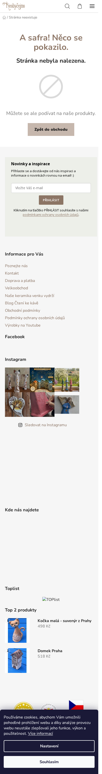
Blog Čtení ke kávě (21, 303)
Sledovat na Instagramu (46, 425)
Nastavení (49, 746)
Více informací (40, 733)
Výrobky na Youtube (23, 325)
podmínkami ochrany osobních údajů (50, 214)
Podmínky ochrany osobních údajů (35, 318)
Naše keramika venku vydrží (29, 295)
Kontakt (12, 273)
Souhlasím (49, 762)
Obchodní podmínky (22, 310)
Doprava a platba (20, 280)
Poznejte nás (16, 266)
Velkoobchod (16, 288)
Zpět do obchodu (51, 129)
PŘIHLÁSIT (51, 200)
